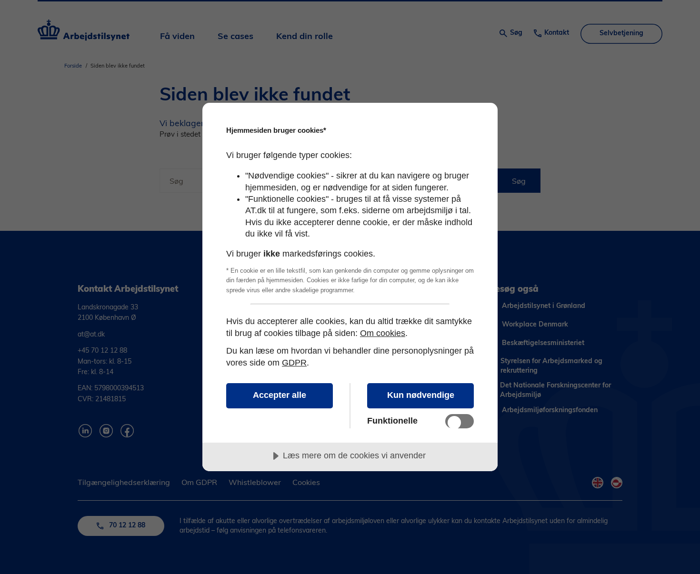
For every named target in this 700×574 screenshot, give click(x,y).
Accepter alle (279, 395)
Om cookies (382, 333)
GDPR (294, 362)
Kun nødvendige (420, 395)
